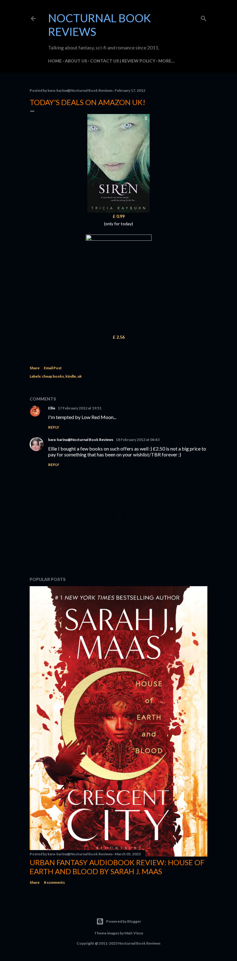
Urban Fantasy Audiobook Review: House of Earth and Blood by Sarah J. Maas (117, 867)
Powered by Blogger (123, 921)
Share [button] (35, 368)
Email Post (53, 368)
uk (79, 376)
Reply (53, 427)
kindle (70, 376)
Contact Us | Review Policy (122, 60)
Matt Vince (133, 933)
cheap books (53, 376)
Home (55, 60)
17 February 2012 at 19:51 (80, 408)
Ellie (51, 408)
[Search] (203, 17)
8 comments (54, 882)
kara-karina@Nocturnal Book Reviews (80, 439)
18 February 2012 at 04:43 (138, 439)
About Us (76, 60)
